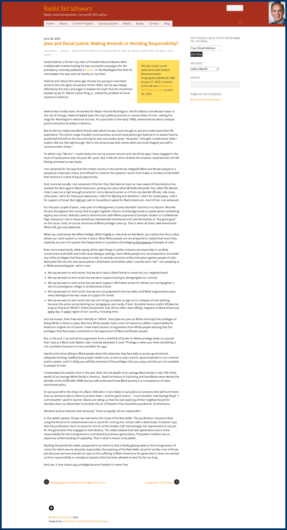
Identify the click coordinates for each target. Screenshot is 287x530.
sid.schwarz (50, 50)
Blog (167, 23)
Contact (154, 23)
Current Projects (82, 23)
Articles (64, 50)
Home (50, 23)
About (63, 23)
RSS (241, 22)
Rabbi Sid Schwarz (61, 517)
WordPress (68, 521)
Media (127, 23)
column (90, 70)
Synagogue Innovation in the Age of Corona (75, 482)
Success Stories (108, 23)
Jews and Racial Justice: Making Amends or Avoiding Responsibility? (111, 43)
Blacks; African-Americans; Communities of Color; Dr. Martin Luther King (112, 50)
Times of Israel (154, 90)
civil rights (160, 50)
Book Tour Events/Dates (205, 99)
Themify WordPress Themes (92, 521)
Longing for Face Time (161, 482)
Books (140, 23)
